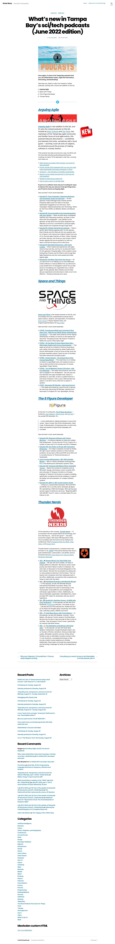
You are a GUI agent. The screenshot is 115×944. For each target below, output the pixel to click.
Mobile (20, 871)
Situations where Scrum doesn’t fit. (51, 178)
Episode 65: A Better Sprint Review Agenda (54, 228)
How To (20, 860)
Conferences (22, 832)
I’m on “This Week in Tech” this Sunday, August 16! (35, 738)
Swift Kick (21, 897)
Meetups (21, 869)
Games (20, 851)
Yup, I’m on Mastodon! (25, 930)
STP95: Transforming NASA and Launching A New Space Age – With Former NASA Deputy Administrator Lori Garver (58, 332)
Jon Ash (70, 414)
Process (20, 887)
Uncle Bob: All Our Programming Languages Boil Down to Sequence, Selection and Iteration (34, 767)
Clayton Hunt (60, 414)
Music (20, 874)
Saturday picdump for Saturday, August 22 (32, 704)
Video (20, 915)
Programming (22, 890)
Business (21, 826)
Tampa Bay (61, 13)
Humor (20, 862)
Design (20, 839)
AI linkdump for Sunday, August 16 (29, 731)
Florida (20, 849)
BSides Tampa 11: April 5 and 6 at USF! (30, 777)
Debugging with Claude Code (27, 697)
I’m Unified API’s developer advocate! (41, 762)
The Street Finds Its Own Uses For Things (31, 904)
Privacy (20, 885)
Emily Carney (42, 321)
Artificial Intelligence (25, 823)
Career (20, 828)
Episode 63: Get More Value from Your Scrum (55, 259)
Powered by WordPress (37, 940)
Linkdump (21, 865)
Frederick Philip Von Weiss (60, 542)
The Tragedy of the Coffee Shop (43, 813)
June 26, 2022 (64, 37)
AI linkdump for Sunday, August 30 (29, 685)
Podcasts (54, 13)
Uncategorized (22, 910)
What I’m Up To (23, 917)
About (85, 3)
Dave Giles (60, 323)
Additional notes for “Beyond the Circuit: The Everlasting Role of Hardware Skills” (35, 800)
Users (20, 913)
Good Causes (22, 855)
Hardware (21, 858)
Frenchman (21, 765)
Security (20, 894)
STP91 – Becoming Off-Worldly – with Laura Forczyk (57, 385)
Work (19, 920)
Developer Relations (24, 842)
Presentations (22, 883)
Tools (19, 906)
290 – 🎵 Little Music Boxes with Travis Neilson (56, 613)
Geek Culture (22, 853)
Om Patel (66, 131)
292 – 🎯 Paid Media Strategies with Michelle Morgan (58, 581)
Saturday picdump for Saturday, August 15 (32, 734)
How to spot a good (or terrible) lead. (52, 181)
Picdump (20, 876)
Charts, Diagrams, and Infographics (29, 830)
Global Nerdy (7, 3)
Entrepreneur (22, 846)
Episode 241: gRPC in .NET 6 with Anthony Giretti (56, 483)
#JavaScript (51, 604)
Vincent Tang (50, 544)
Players (20, 878)
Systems (20, 899)
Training (20, 908)
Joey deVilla (54, 37)
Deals (19, 837)
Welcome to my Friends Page (97, 3)
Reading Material (23, 892)
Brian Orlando (52, 131)
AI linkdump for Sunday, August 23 (29, 701)
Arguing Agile (48, 109)
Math (19, 867)
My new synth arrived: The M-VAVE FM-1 (31, 719)
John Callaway (50, 414)
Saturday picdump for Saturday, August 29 (32, 688)
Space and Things (51, 281)
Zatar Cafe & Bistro (24, 813)
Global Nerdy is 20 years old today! (29, 727)
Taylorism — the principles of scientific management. (57, 172)
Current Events (23, 835)
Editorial (20, 844)
